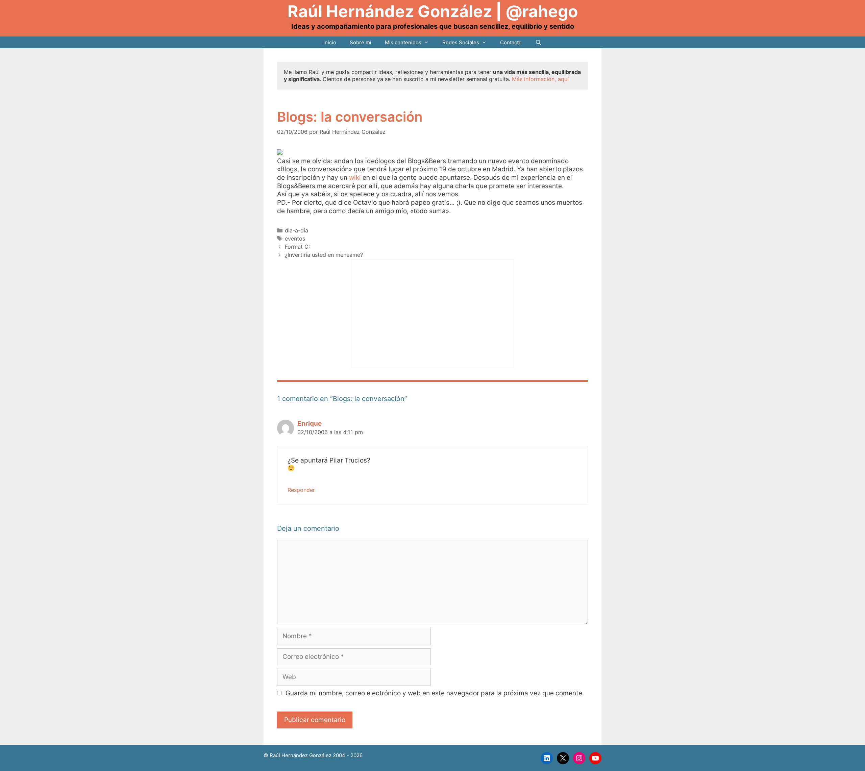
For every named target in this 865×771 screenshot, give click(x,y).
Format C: (297, 246)
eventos (295, 238)
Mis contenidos (403, 42)
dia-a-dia (296, 230)
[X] (563, 758)
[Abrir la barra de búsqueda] (538, 42)
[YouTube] (595, 758)
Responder (301, 490)
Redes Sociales (460, 42)
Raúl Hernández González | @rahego (433, 11)
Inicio (329, 42)
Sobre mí (360, 42)
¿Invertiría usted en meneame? (324, 254)
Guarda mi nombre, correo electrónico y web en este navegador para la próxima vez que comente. (435, 693)
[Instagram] (579, 758)
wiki (355, 177)
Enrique (309, 423)
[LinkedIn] (547, 758)
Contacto (511, 42)
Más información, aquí (540, 79)
